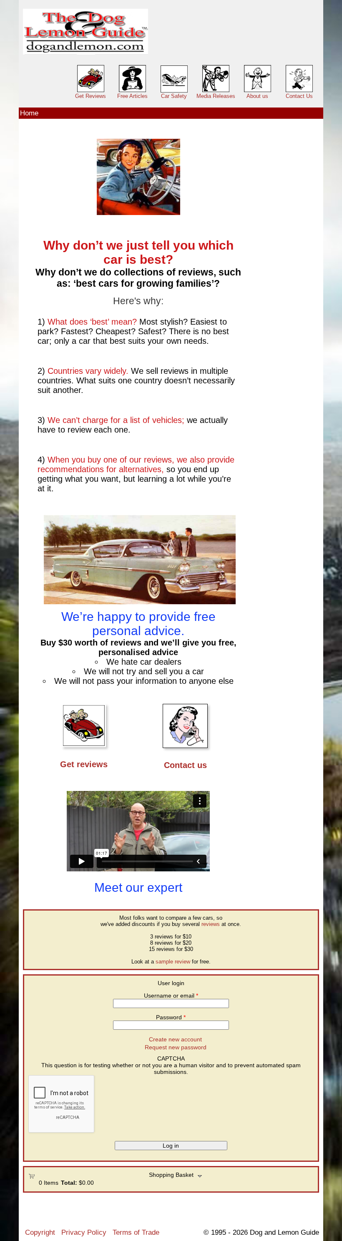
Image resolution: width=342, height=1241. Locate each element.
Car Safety (174, 96)
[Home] (85, 32)
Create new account (175, 1039)
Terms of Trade (136, 1232)
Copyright (40, 1232)
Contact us (185, 765)
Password (171, 1017)
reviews (210, 924)
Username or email (171, 995)
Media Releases (215, 96)
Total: (69, 1182)
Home (29, 113)
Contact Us (299, 96)
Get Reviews (90, 96)
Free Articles (132, 96)
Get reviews (84, 764)
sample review (173, 961)
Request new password (175, 1047)
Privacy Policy (83, 1232)
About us (257, 96)
